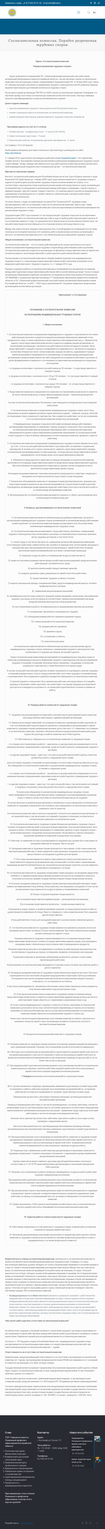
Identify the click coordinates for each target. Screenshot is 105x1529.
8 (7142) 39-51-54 (33, 3)
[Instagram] (94, 3)
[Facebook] (91, 3)
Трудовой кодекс (68, 158)
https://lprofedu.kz (13, 153)
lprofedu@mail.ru (53, 3)
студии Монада (26, 1523)
